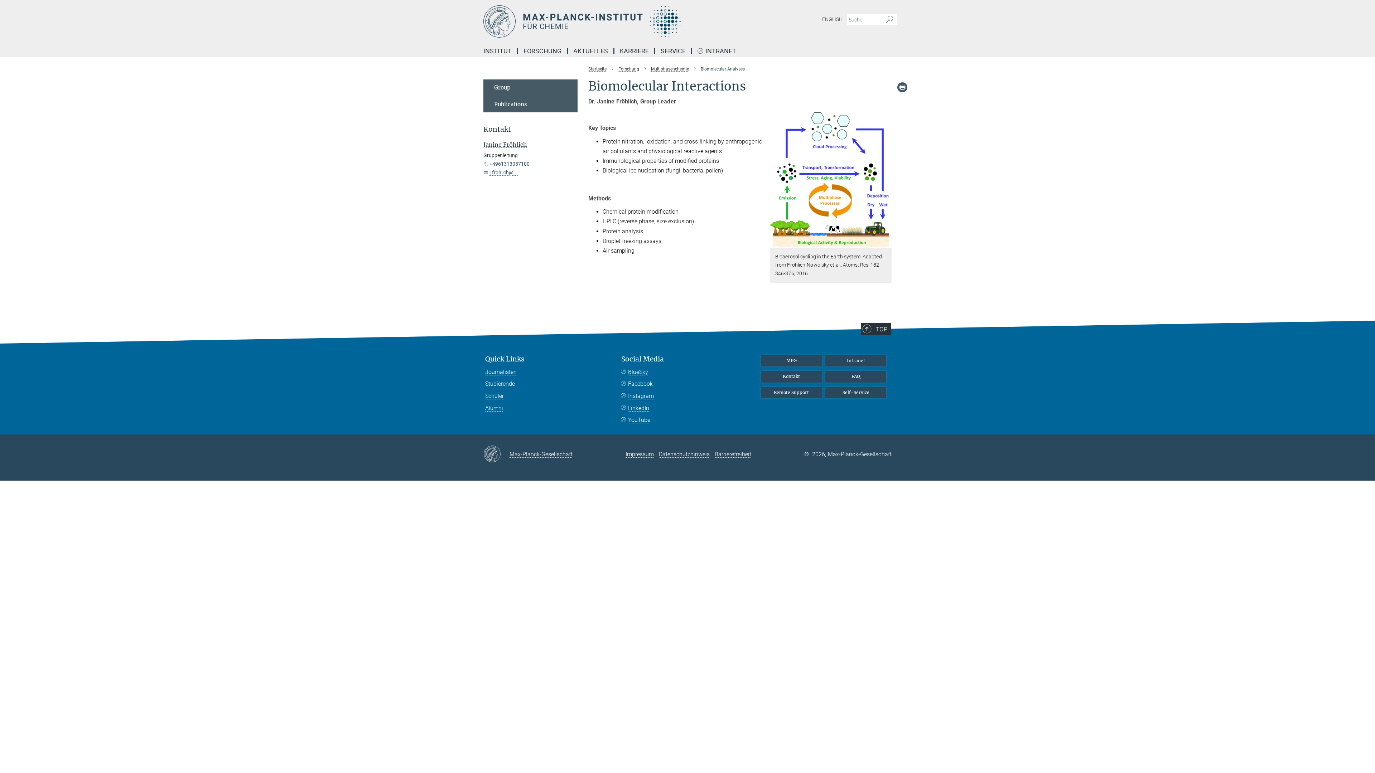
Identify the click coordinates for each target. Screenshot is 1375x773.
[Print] (902, 87)
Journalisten (501, 372)
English (832, 19)
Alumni (494, 408)
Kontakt (791, 376)
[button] (885, 242)
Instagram (641, 396)
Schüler (494, 396)
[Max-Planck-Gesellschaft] (496, 454)
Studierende (500, 383)
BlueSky (638, 372)
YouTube (639, 420)
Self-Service (856, 392)
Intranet (720, 51)
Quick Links (505, 359)
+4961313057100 (509, 164)
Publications (510, 104)
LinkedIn (638, 408)
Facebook (640, 383)
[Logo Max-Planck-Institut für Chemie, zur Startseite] (617, 21)
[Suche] (889, 20)
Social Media (642, 359)
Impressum (640, 454)
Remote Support (791, 392)
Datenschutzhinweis (684, 454)
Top (881, 329)
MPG (791, 360)
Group (502, 87)
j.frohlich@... (503, 172)
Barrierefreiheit (733, 454)
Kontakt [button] (497, 129)
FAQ (855, 376)
